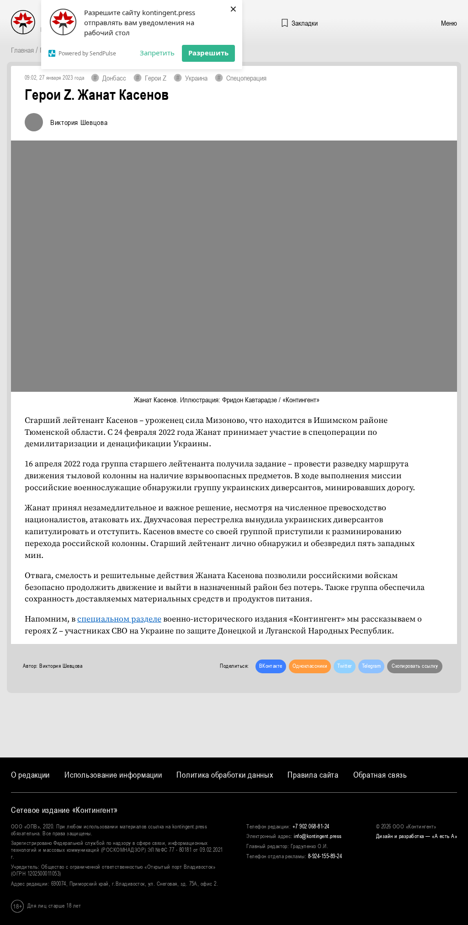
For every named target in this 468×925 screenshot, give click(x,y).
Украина (196, 78)
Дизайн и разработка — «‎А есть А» (416, 836)
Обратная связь (380, 774)
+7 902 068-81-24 (311, 826)
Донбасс (114, 78)
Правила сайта (312, 774)
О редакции (30, 774)
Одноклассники (309, 666)
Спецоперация (246, 78)
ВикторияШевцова (78, 122)
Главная (22, 50)
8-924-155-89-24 (325, 856)
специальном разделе (119, 619)
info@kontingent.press (317, 836)
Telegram (371, 666)
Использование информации (113, 774)
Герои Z (155, 78)
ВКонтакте (270, 666)
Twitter (344, 666)
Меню (449, 23)
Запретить (157, 52)
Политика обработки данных (224, 774)
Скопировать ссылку (415, 666)
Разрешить (208, 52)
